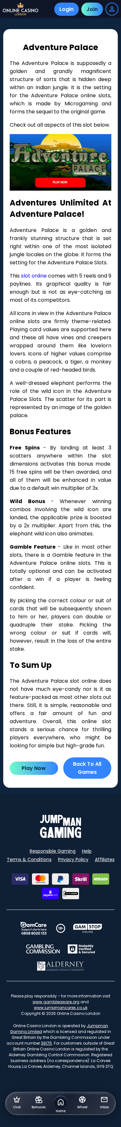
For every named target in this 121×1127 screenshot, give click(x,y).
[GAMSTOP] (87, 928)
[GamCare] (33, 928)
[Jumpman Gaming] (60, 836)
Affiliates (105, 859)
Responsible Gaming (53, 851)
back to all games (87, 768)
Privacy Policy (73, 859)
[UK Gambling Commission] (43, 948)
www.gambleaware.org (56, 1002)
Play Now (34, 768)
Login (66, 9)
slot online (34, 275)
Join (92, 9)
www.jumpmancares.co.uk (60, 1007)
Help (87, 851)
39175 (46, 1043)
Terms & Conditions (29, 859)
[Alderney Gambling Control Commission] (60, 966)
